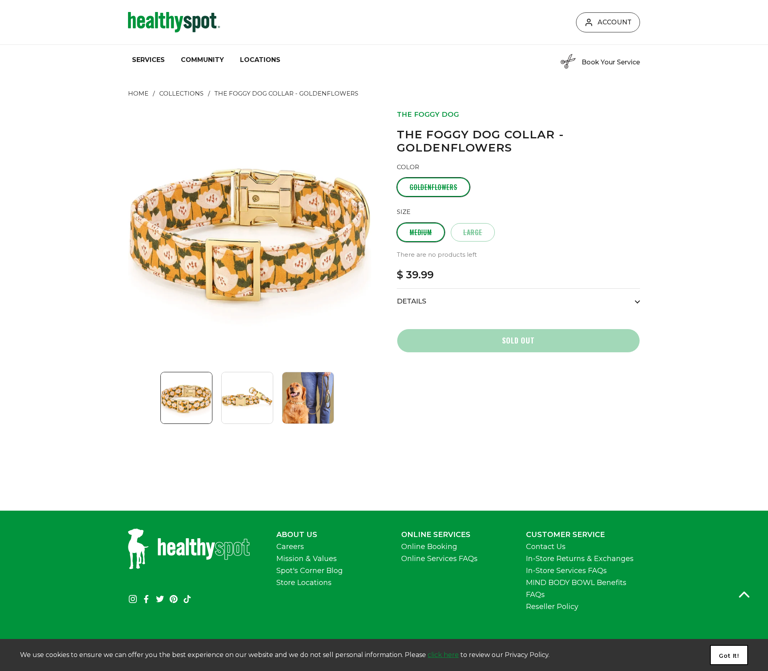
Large (472, 232)
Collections (181, 93)
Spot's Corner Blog (309, 570)
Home (138, 93)
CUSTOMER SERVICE (565, 534)
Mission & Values (306, 558)
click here (443, 655)
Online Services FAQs (439, 558)
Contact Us (546, 546)
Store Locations (304, 582)
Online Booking (429, 546)
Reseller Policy (552, 606)
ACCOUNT (615, 22)
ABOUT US (296, 534)
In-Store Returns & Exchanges (580, 558)
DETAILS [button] (411, 301)
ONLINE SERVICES (435, 534)
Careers (290, 546)
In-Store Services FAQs (566, 570)
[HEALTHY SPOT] (174, 22)
